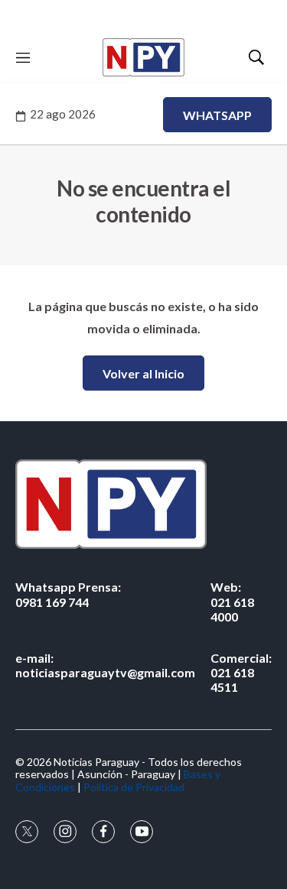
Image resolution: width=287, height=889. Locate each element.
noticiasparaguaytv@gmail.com (105, 665)
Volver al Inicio (143, 373)
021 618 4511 (241, 672)
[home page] (143, 57)
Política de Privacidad (133, 786)
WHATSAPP (217, 115)
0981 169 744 (68, 593)
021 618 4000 (232, 601)
